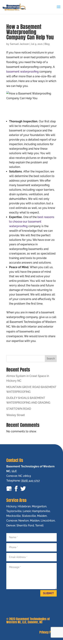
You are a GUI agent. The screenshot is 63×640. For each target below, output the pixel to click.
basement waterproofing (22, 71)
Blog (47, 44)
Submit (48, 593)
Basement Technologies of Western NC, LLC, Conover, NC (28, 620)
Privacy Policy (48, 632)
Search (51, 358)
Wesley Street (15, 415)
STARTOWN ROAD (18, 408)
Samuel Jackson (19, 44)
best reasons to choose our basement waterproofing (31, 221)
